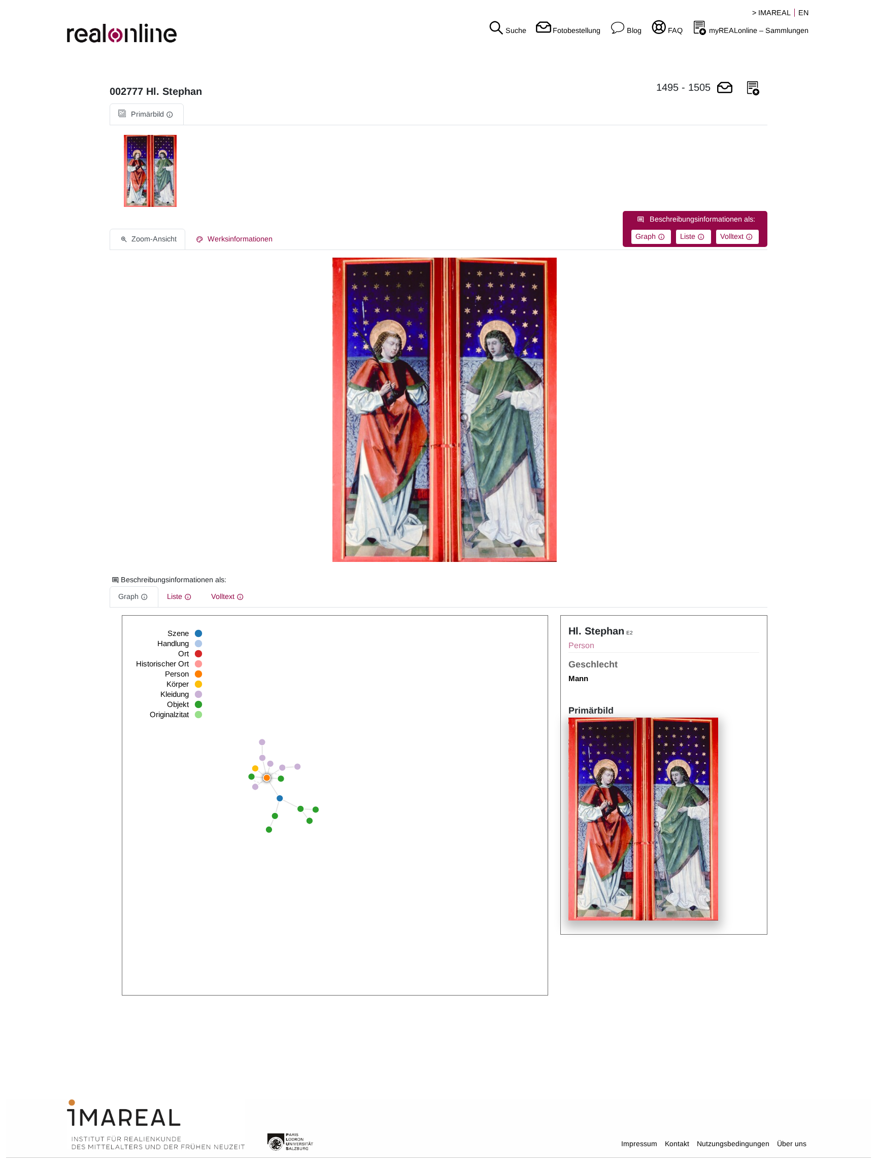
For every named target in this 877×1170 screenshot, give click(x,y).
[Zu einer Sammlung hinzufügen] (753, 88)
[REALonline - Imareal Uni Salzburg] (146, 25)
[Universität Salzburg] (290, 1141)
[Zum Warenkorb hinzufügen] (725, 88)
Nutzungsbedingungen (733, 1144)
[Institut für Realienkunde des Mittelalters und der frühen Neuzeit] (156, 1125)
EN (803, 13)
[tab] (147, 114)
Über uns (791, 1144)
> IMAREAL (771, 13)
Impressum (639, 1144)
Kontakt (677, 1144)
